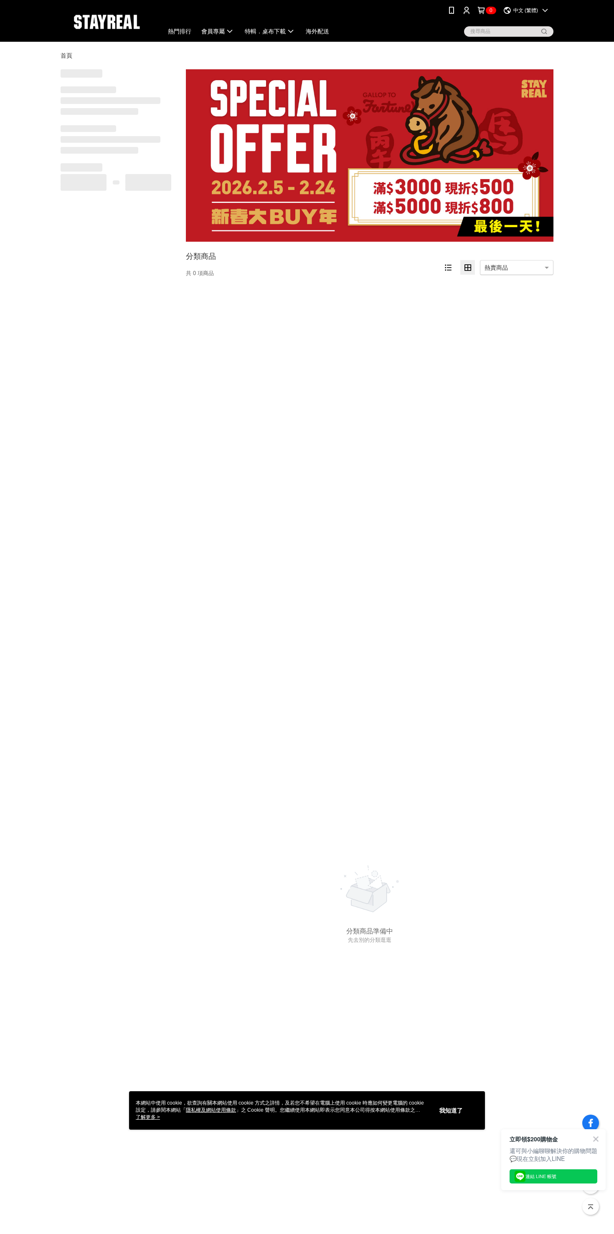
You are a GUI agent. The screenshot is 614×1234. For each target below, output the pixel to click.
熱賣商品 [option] (496, 267)
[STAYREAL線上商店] (107, 21)
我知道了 (451, 1110)
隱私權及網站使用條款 (211, 1110)
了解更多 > (148, 1117)
